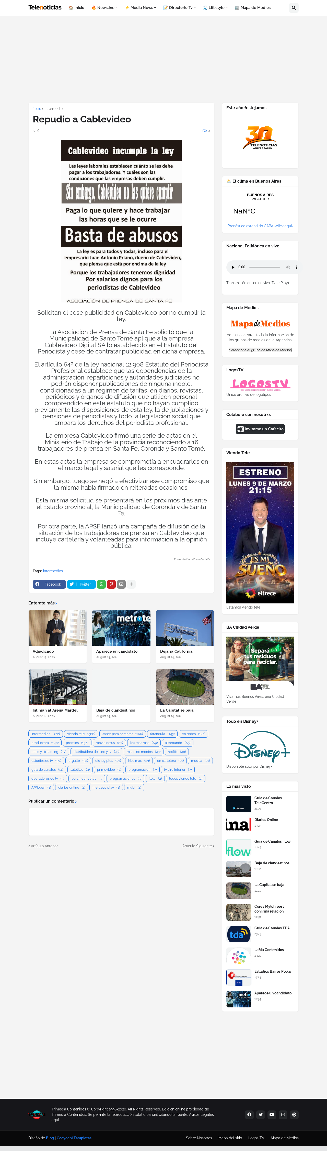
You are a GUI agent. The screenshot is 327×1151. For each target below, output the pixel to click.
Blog (50, 1138)
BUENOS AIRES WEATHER (260, 207)
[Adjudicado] (58, 628)
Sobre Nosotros (199, 1138)
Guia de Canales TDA (272, 928)
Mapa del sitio (230, 1138)
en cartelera (170, 761)
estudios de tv (46, 761)
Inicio (37, 108)
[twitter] (260, 1114)
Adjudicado (43, 651)
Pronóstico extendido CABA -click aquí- (260, 226)
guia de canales (47, 769)
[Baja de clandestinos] (121, 687)
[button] (294, 8)
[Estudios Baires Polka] (238, 977)
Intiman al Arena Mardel (55, 710)
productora (45, 743)
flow (155, 778)
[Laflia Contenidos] (238, 955)
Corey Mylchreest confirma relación (269, 908)
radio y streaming (48, 752)
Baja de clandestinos (115, 710)
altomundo (177, 743)
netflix (177, 752)
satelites (80, 769)
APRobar (41, 787)
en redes (193, 734)
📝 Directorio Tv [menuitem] (178, 7)
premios (77, 743)
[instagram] (283, 1114)
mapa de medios (143, 752)
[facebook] (249, 1114)
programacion (143, 769)
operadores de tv (47, 778)
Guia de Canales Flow (272, 841)
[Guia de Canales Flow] (238, 847)
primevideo (109, 769)
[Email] (121, 584)
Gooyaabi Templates (74, 1138)
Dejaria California (176, 651)
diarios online (71, 787)
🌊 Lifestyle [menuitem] (214, 7)
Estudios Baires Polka (272, 971)
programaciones (125, 778)
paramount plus (87, 778)
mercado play (106, 787)
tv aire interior (178, 769)
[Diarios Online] (238, 825)
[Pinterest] (111, 584)
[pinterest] (294, 1114)
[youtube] (271, 1114)
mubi (134, 787)
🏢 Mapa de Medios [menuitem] (253, 7)
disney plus (108, 761)
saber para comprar (122, 734)
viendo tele (81, 734)
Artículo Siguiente (197, 846)
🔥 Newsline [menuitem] (102, 7)
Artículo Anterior (44, 846)
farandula (162, 734)
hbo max (139, 761)
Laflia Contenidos (269, 950)
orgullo (78, 761)
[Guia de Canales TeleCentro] (238, 804)
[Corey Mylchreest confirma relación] (238, 912)
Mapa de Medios (285, 1138)
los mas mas (144, 743)
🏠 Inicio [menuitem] (76, 7)
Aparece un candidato (116, 651)
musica (200, 761)
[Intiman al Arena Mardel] (58, 687)
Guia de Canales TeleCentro (268, 800)
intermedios (54, 108)
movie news (109, 743)
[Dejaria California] (185, 628)
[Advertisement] (163, 59)
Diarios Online (266, 820)
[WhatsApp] (101, 584)
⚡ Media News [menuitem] (139, 7)
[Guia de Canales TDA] (238, 934)
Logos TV (256, 1138)
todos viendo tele (185, 778)
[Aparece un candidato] (121, 628)
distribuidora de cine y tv (96, 752)
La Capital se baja (177, 710)
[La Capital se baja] (185, 687)
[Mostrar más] (131, 584)
